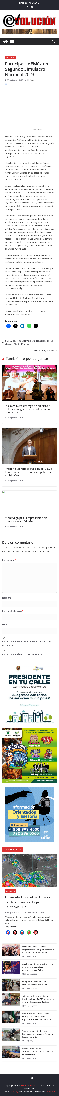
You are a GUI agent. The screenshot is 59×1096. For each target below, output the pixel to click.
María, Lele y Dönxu (44, 350)
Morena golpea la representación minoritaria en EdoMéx (26, 519)
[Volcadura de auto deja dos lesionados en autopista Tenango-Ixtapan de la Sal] (11, 1036)
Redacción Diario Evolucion (33, 912)
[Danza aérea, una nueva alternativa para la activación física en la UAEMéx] (11, 1053)
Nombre (7, 597)
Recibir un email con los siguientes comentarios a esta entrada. (27, 643)
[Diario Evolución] (5, 41)
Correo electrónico (12, 611)
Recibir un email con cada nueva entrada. (23, 654)
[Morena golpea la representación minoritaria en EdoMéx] (29, 492)
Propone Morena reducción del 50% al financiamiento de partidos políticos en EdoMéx (29, 472)
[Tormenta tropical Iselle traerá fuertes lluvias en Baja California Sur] (29, 870)
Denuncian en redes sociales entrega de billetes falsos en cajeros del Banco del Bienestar (36, 1016)
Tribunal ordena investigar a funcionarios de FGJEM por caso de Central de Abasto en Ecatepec (38, 999)
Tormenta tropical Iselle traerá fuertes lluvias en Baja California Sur (28, 902)
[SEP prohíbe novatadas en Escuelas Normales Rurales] (11, 985)
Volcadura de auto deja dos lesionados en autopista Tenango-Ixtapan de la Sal (37, 1034)
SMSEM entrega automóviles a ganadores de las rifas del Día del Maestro (29, 342)
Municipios (10, 58)
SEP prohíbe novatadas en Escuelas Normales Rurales (34, 983)
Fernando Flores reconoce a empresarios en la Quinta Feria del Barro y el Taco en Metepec (38, 949)
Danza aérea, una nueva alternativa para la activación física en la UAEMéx (38, 1051)
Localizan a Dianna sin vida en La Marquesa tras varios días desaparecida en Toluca (37, 967)
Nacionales (10, 891)
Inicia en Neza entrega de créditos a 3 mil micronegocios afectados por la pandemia (28, 409)
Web (4, 624)
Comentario (9, 559)
